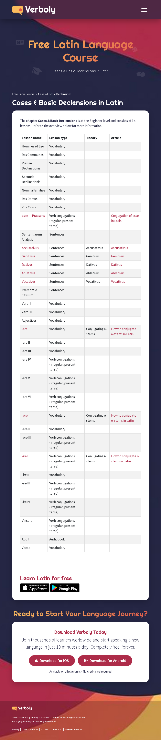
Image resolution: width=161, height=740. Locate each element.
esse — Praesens (33, 216)
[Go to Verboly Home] (34, 9)
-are (24, 329)
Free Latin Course (23, 94)
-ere (25, 415)
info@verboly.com (76, 717)
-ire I (25, 456)
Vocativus (29, 281)
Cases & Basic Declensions (54, 94)
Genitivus (28, 256)
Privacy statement (40, 717)
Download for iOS (54, 660)
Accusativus (30, 248)
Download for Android (107, 660)
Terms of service (20, 717)
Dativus (27, 264)
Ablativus (28, 273)
